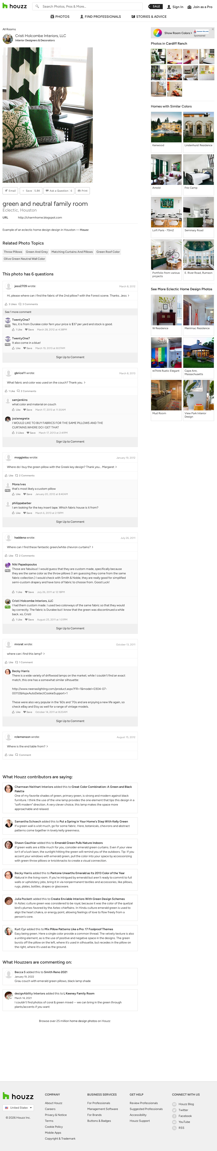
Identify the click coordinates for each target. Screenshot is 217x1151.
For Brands (94, 1115)
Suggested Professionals (146, 1109)
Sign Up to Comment (70, 357)
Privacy (49, 1115)
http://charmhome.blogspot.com (40, 217)
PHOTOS (62, 17)
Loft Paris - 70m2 (163, 230)
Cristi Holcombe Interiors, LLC (40, 35)
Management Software (102, 1109)
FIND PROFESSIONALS (103, 17)
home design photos (83, 1021)
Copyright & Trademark (60, 1138)
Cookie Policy (54, 1127)
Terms (49, 1121)
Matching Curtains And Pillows (72, 252)
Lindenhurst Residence (198, 145)
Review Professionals (144, 1103)
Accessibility (138, 1115)
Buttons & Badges (99, 1121)
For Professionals (98, 1103)
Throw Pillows (13, 252)
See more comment (18, 312)
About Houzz (53, 1103)
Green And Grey (37, 252)
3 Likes (13, 304)
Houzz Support (140, 1121)
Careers (50, 1109)
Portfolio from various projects (166, 274)
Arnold (156, 187)
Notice (62, 1115)
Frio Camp (191, 187)
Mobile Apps (53, 1132)
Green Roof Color (108, 252)
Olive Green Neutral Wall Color (24, 259)
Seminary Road (194, 230)
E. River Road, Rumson (198, 272)
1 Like (19, 329)
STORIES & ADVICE (151, 17)
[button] (6, 304)
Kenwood (158, 145)
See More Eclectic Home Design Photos (181, 289)
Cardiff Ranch (176, 43)
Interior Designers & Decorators (35, 40)
